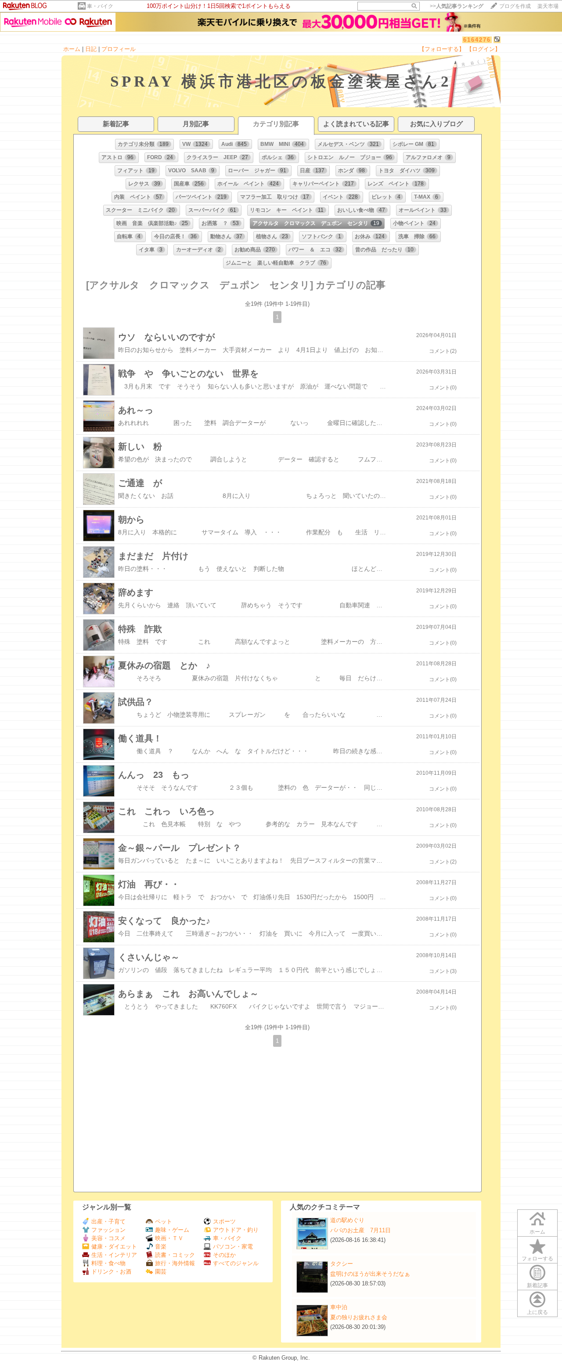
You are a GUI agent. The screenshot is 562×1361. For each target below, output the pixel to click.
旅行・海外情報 (175, 1263)
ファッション (108, 1230)
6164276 (477, 39)
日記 (91, 49)
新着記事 (537, 1285)
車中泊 (338, 1307)
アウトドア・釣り (236, 1230)
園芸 (160, 1271)
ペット (163, 1221)
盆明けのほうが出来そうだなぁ (370, 1273)
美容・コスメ (108, 1238)
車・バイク (100, 6)
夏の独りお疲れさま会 (358, 1317)
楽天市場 (547, 6)
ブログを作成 (515, 6)
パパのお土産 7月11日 (360, 1230)
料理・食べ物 (108, 1263)
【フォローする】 (442, 49)
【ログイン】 (483, 49)
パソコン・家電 (233, 1246)
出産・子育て (108, 1221)
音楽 (160, 1246)
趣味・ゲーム (172, 1230)
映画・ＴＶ (169, 1238)
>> (456, 6)
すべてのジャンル (236, 1263)
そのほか (224, 1255)
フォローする (537, 1259)
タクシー (341, 1263)
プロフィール (118, 49)
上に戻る (537, 1312)
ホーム (71, 49)
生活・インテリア (114, 1255)
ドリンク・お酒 (111, 1271)
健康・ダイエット (114, 1246)
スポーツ (224, 1221)
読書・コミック (175, 1255)
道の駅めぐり (347, 1220)
